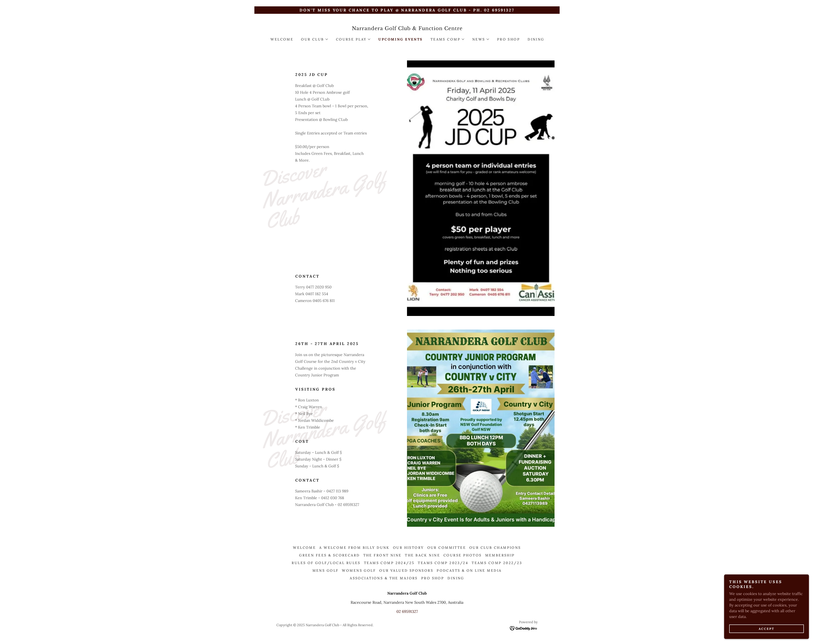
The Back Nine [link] (422, 555)
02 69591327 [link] (407, 611)
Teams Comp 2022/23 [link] (497, 563)
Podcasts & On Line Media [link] (469, 570)
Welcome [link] (281, 39)
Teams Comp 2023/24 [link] (443, 563)
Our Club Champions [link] (495, 547)
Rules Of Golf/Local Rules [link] (326, 563)
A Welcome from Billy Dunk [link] (354, 547)
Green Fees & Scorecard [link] (329, 555)
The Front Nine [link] (382, 555)
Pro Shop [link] (508, 39)
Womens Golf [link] (359, 570)
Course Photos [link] (462, 555)
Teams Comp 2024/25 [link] (389, 563)
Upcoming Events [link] (400, 39)
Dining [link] (536, 39)
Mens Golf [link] (325, 570)
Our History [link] (408, 547)
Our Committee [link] (446, 547)
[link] (407, 28)
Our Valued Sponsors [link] (406, 570)
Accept (766, 629)
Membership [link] (500, 555)
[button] (314, 39)
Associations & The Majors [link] (384, 578)
